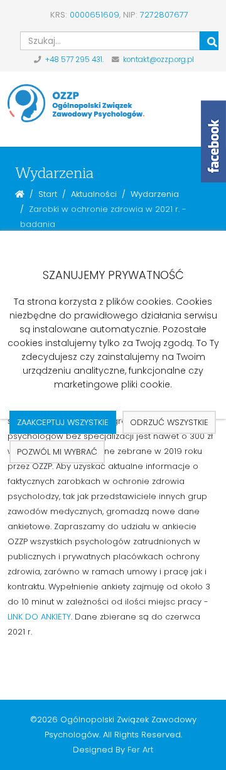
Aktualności (94, 194)
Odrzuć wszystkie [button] (169, 422)
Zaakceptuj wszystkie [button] (63, 422)
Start (47, 194)
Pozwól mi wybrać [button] (57, 452)
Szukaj (209, 40)
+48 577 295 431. (74, 60)
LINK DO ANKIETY (39, 617)
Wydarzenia (155, 194)
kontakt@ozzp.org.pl (158, 60)
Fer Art (140, 750)
